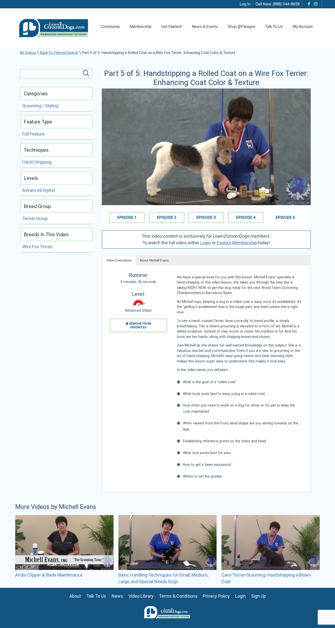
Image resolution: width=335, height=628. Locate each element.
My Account (303, 26)
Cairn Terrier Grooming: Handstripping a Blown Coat (266, 578)
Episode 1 (127, 217)
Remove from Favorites (140, 325)
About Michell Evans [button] (154, 260)
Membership (141, 26)
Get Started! (171, 26)
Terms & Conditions (178, 596)
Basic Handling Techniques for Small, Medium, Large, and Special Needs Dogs (163, 578)
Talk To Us (274, 26)
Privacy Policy (216, 596)
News (117, 596)
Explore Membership (237, 242)
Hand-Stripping (37, 162)
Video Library (141, 596)
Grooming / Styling (40, 105)
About (75, 596)
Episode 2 (166, 217)
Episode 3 (206, 217)
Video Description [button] (119, 260)
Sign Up (258, 596)
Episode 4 (246, 217)
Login (205, 242)
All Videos (28, 52)
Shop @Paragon (241, 26)
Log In (245, 4)
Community (110, 26)
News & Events (205, 26)
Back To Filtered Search (59, 52)
